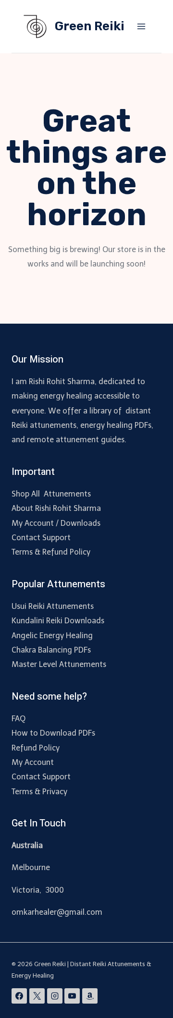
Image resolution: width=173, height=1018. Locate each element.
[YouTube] (72, 996)
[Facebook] (19, 996)
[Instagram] (54, 996)
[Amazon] (90, 996)
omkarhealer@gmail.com (57, 912)
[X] (37, 996)
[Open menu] (141, 26)
